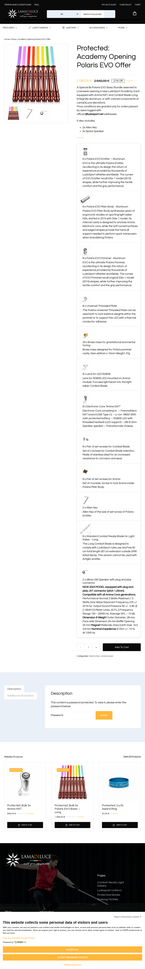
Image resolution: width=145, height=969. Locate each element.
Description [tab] (14, 689)
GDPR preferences (72, 965)
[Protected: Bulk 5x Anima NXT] (25, 783)
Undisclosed (107, 656)
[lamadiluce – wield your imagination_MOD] (23, 9)
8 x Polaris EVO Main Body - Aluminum (105, 206)
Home (7, 39)
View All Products (132, 756)
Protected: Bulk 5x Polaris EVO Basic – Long (67, 809)
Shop (13, 39)
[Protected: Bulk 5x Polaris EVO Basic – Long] (72, 783)
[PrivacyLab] (19, 942)
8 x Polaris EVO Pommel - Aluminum (104, 258)
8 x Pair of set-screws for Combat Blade (106, 446)
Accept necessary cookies (72, 957)
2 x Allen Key (90, 507)
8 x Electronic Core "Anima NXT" (102, 406)
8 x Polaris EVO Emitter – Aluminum (104, 158)
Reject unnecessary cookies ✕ (127, 917)
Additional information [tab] (20, 695)
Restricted (94, 656)
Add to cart (122, 647)
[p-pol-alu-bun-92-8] (36, 76)
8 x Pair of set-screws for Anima (101, 479)
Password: (57, 715)
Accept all (72, 950)
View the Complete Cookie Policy (19, 938)
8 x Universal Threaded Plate (100, 305)
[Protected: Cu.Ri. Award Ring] (120, 783)
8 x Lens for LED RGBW (96, 374)
